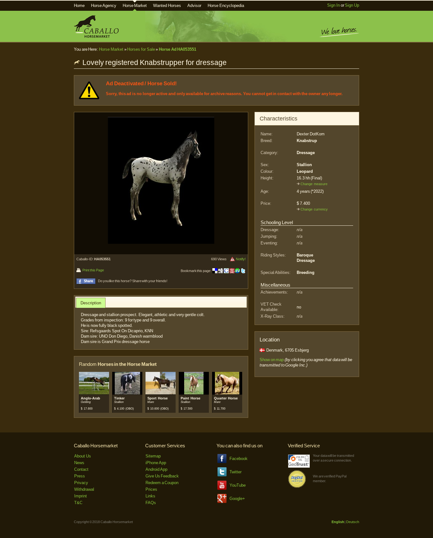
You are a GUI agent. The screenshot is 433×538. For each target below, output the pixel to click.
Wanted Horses (167, 5)
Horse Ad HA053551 (177, 49)
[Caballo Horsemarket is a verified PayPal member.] (297, 486)
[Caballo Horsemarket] (96, 36)
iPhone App (155, 462)
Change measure (314, 184)
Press (79, 476)
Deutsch (352, 522)
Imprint (80, 496)
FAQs (150, 502)
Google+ (237, 498)
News (79, 462)
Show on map (272, 359)
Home (79, 5)
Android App (156, 469)
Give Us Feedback (162, 476)
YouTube (237, 485)
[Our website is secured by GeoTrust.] (299, 466)
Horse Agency (103, 5)
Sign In (333, 5)
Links (150, 496)
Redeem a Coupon (161, 482)
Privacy (81, 482)
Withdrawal (84, 489)
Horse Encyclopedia (226, 5)
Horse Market (135, 5)
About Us (82, 456)
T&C (78, 502)
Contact (81, 469)
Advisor (194, 5)
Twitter (235, 472)
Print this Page (93, 270)
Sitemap (153, 456)
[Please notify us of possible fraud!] (232, 259)
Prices (151, 489)
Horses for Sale (141, 49)
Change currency (314, 209)
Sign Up (352, 5)
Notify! (241, 259)
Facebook (238, 458)
